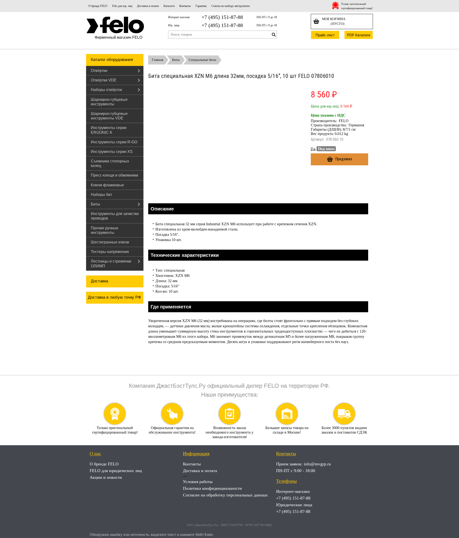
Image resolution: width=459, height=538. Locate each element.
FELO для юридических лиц (116, 470)
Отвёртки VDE (103, 80)
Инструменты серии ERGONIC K (108, 130)
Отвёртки (99, 71)
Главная (157, 60)
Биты (95, 204)
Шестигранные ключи (110, 242)
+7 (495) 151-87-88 (222, 17)
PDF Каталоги (358, 35)
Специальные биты (202, 60)
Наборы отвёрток (106, 90)
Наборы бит (101, 195)
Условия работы (198, 481)
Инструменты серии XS (112, 152)
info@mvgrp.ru (317, 464)
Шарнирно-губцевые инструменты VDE (109, 116)
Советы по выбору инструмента (230, 6)
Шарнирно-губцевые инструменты (109, 101)
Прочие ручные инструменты (104, 230)
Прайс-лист (325, 35)
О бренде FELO (97, 6)
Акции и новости (106, 477)
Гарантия (201, 6)
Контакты (185, 6)
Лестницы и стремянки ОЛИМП (111, 263)
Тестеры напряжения (110, 252)
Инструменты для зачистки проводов (115, 216)
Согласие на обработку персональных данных (225, 495)
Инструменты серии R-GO (114, 142)
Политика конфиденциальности (212, 488)
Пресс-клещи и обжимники (114, 175)
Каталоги (169, 6)
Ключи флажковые (107, 185)
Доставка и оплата (148, 6)
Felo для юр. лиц (122, 6)
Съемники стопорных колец (110, 163)
